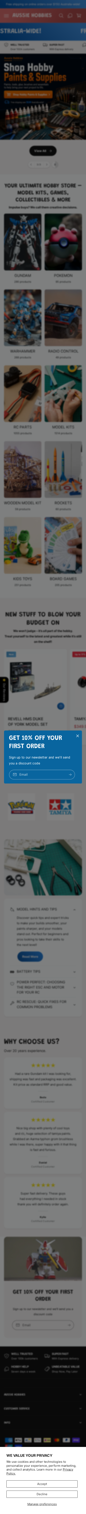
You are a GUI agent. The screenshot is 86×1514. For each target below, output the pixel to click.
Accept (42, 1484)
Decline (42, 1494)
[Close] (78, 736)
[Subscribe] (70, 775)
